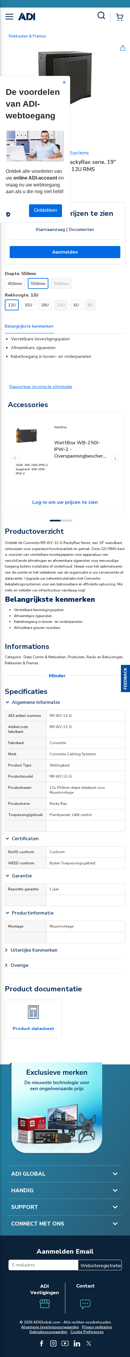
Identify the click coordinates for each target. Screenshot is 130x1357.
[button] (125, 678)
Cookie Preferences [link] (87, 1331)
